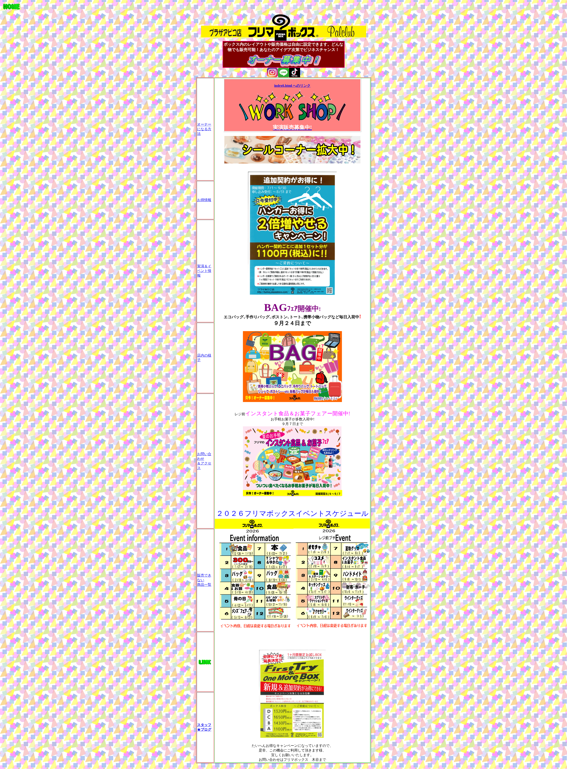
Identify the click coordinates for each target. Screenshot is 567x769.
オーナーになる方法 (204, 129)
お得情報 (204, 200)
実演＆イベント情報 (204, 270)
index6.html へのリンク (292, 85)
